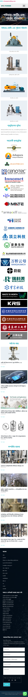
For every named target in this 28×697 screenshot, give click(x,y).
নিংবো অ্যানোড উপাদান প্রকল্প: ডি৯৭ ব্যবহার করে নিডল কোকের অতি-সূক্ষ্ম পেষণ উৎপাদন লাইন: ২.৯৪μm (13, 540)
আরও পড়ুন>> (3, 366)
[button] (24, 5)
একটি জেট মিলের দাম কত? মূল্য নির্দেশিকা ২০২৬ (11, 362)
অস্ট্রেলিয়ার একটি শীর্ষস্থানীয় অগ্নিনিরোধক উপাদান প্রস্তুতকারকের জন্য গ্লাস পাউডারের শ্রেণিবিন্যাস (12, 515)
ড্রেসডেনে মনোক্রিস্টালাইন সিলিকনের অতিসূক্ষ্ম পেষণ (12, 466)
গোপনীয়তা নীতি (21, 694)
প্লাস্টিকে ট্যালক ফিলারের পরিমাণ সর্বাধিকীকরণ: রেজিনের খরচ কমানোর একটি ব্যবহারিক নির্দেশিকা (14, 412)
